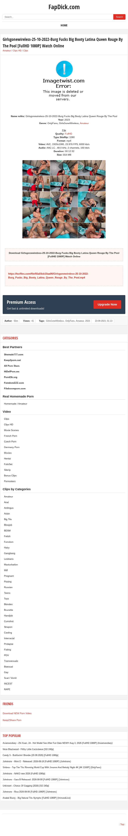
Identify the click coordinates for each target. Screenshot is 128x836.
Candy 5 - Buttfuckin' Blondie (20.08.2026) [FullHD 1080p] (30, 755)
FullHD (68, 133)
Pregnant (9, 576)
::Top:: (122, 824)
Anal (6, 502)
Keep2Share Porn (12, 720)
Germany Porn (12, 447)
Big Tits (8, 519)
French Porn (10, 436)
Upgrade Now (107, 304)
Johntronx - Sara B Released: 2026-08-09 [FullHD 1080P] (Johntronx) (36, 779)
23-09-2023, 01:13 (103, 321)
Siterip (7, 470)
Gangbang (9, 553)
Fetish (7, 536)
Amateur (7, 50)
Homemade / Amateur (15, 403)
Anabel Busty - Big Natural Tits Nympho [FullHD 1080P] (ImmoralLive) (36, 798)
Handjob (8, 615)
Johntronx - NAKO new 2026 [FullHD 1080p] (24, 773)
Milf (6, 570)
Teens (7, 593)
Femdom (9, 542)
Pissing (8, 581)
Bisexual (8, 666)
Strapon (8, 627)
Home (64, 25)
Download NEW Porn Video (17, 713)
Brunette (8, 610)
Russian (8, 587)
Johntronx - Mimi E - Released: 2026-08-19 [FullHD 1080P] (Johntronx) (37, 761)
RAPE (7, 689)
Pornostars (10, 481)
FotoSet (8, 464)
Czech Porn (10, 441)
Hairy (7, 547)
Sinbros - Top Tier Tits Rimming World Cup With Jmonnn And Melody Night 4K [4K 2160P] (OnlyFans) (52, 767)
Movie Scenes (11, 430)
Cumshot (9, 621)
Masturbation (11, 564)
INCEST (8, 683)
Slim (16, 321)
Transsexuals (11, 661)
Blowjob (8, 525)
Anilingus (9, 508)
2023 (87, 321)
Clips (25, 50)
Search (119, 17)
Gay (6, 672)
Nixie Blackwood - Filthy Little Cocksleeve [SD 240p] (28, 749)
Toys (6, 598)
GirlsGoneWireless (55, 321)
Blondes (8, 604)
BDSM (7, 530)
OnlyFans (70, 321)
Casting (8, 632)
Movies (8, 453)
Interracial (9, 638)
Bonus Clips (10, 475)
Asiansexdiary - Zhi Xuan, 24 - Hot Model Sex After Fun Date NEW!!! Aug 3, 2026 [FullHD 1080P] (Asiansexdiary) (57, 743)
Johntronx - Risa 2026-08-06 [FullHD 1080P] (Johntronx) (30, 791)
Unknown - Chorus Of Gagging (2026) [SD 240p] (26, 785)
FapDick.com (64, 7)
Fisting (7, 649)
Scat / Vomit (10, 678)
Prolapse (8, 644)
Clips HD (17, 50)
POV (6, 655)
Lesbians (9, 559)
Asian (7, 513)
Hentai (7, 458)
